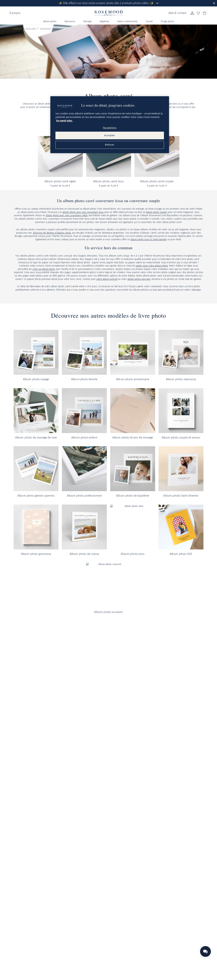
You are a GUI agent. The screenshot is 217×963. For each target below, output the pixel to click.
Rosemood (17, 28)
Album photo (49, 21)
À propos (15, 13)
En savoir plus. (64, 120)
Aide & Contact (177, 13)
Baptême (104, 21)
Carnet (149, 21)
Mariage (87, 21)
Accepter (109, 135)
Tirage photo (167, 21)
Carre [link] (57, 28)
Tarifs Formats (45, 28)
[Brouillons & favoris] (198, 13)
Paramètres (110, 127)
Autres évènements (127, 21)
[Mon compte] (192, 13)
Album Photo (31, 28)
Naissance (70, 21)
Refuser (109, 145)
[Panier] (204, 13)
